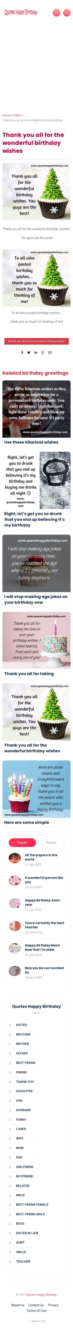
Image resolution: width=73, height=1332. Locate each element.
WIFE (19, 1138)
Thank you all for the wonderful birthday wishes (32, 748)
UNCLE (21, 1252)
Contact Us (36, 1305)
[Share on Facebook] (22, 353)
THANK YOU (25, 1082)
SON (19, 1101)
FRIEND (21, 1072)
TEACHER (23, 1261)
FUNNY (21, 1120)
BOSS (20, 1223)
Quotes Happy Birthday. (41, 1295)
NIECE (20, 1195)
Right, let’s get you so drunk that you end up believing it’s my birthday (34, 519)
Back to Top (39, 1321)
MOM (20, 1148)
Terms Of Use (36, 1311)
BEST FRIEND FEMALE (32, 1204)
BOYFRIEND (24, 1176)
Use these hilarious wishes (31, 442)
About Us (17, 1305)
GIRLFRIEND (25, 1167)
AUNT (20, 1242)
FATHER (22, 1053)
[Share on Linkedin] (35, 353)
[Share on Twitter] (28, 353)
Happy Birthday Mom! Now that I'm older (42, 947)
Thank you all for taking (29, 673)
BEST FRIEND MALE (30, 1214)
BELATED (23, 1186)
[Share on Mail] (50, 353)
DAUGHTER (24, 1091)
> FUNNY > (16, 115)
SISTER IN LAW (27, 1233)
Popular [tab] (22, 842)
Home (6, 115)
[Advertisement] (36, 74)
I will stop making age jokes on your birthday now (36, 599)
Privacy (53, 1305)
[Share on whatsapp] (42, 353)
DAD (19, 1157)
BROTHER (23, 1034)
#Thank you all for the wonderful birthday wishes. (36, 341)
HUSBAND (23, 1110)
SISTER (21, 1025)
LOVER (21, 1129)
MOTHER (22, 1044)
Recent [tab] (51, 842)
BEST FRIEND (25, 1063)
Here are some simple (26, 822)
